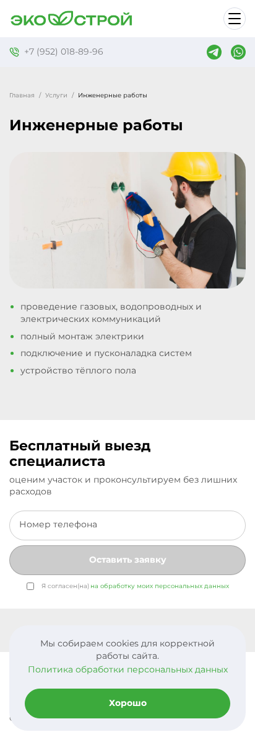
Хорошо (128, 702)
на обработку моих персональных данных (159, 586)
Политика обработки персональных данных (128, 669)
